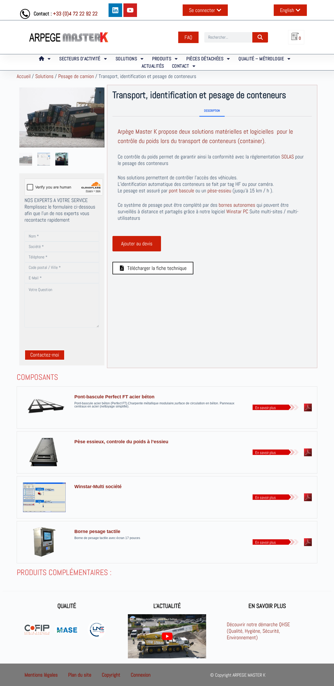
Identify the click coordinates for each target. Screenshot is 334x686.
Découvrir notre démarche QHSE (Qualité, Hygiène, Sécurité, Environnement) (258, 631)
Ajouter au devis (136, 243)
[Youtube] (130, 10)
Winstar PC (237, 211)
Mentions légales (41, 674)
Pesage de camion (76, 76)
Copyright (111, 674)
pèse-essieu (219, 190)
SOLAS (287, 156)
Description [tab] (212, 111)
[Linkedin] (115, 10)
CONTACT (180, 66)
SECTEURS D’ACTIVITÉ (79, 59)
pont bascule (181, 190)
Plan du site (79, 674)
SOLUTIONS (126, 59)
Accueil (24, 76)
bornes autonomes (237, 205)
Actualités (153, 66)
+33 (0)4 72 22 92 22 (75, 13)
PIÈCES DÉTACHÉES (204, 59)
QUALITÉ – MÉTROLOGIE (261, 59)
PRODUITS (161, 59)
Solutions (44, 76)
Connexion (141, 674)
